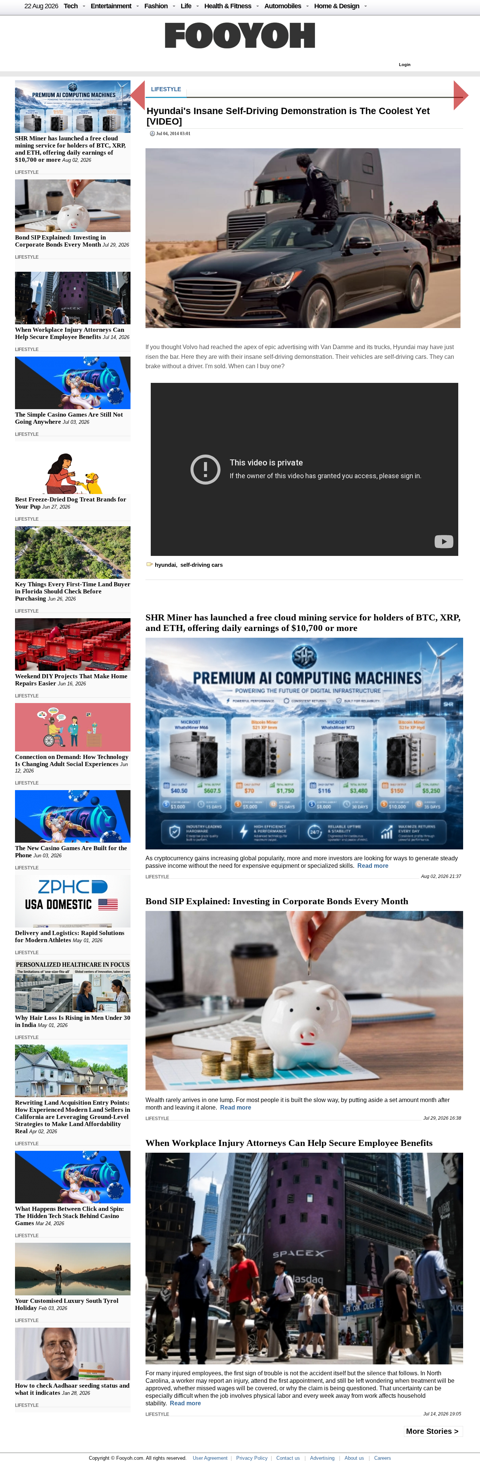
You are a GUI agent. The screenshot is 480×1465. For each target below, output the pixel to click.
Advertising (322, 1458)
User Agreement (210, 1458)
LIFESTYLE (27, 172)
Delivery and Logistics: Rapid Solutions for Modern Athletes (69, 936)
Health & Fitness (227, 6)
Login (405, 64)
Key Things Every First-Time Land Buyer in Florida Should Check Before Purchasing (72, 591)
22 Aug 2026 (41, 6)
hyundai (165, 565)
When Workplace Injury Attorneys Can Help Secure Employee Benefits (69, 333)
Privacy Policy (252, 1458)
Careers (382, 1458)
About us (354, 1458)
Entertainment (111, 6)
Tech (71, 6)
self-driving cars (201, 565)
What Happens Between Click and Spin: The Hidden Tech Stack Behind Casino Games (69, 1216)
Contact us (288, 1458)
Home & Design (336, 6)
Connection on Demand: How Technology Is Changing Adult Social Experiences (72, 760)
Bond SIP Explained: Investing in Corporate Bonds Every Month (60, 241)
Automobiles (282, 6)
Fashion (156, 6)
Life (186, 6)
